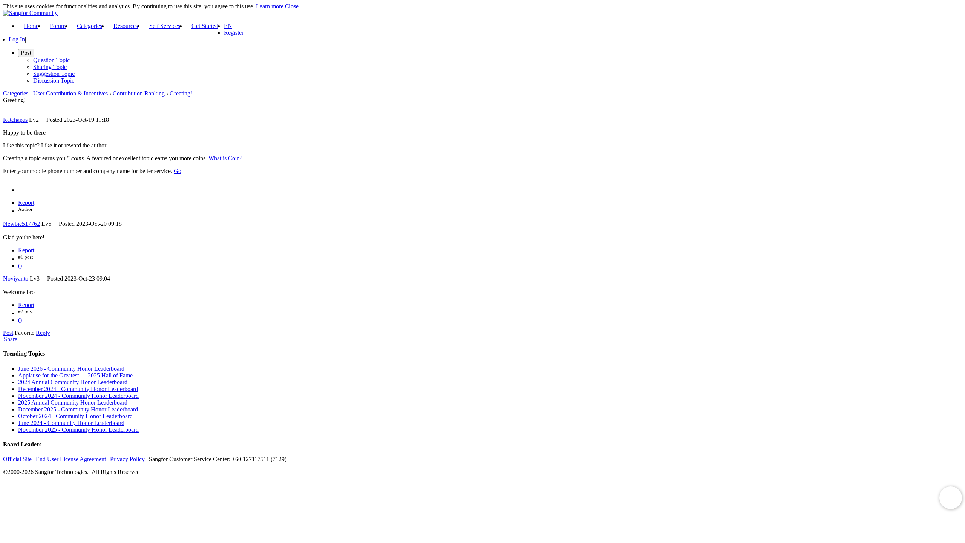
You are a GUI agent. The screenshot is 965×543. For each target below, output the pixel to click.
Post (8, 333)
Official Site (17, 459)
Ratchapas (15, 120)
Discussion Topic (53, 80)
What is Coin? (225, 158)
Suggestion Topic (54, 74)
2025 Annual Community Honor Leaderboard (72, 402)
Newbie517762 (21, 224)
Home (31, 26)
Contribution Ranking (139, 93)
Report (26, 202)
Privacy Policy (127, 459)
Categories (89, 26)
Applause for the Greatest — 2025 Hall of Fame (75, 375)
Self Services (164, 26)
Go (177, 171)
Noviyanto (15, 278)
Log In (17, 39)
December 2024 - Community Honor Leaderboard (78, 389)
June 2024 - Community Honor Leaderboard (71, 423)
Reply (43, 333)
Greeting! (181, 93)
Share (10, 339)
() (20, 265)
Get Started (204, 26)
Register (234, 32)
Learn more (269, 6)
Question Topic (51, 60)
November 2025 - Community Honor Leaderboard (78, 429)
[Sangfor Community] (30, 13)
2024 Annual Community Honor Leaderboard (72, 382)
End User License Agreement (71, 459)
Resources (125, 26)
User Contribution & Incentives (70, 93)
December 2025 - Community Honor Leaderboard (78, 409)
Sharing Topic (50, 67)
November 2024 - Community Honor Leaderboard (78, 396)
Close (292, 6)
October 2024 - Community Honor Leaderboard (75, 416)
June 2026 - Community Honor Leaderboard (71, 368)
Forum (58, 26)
